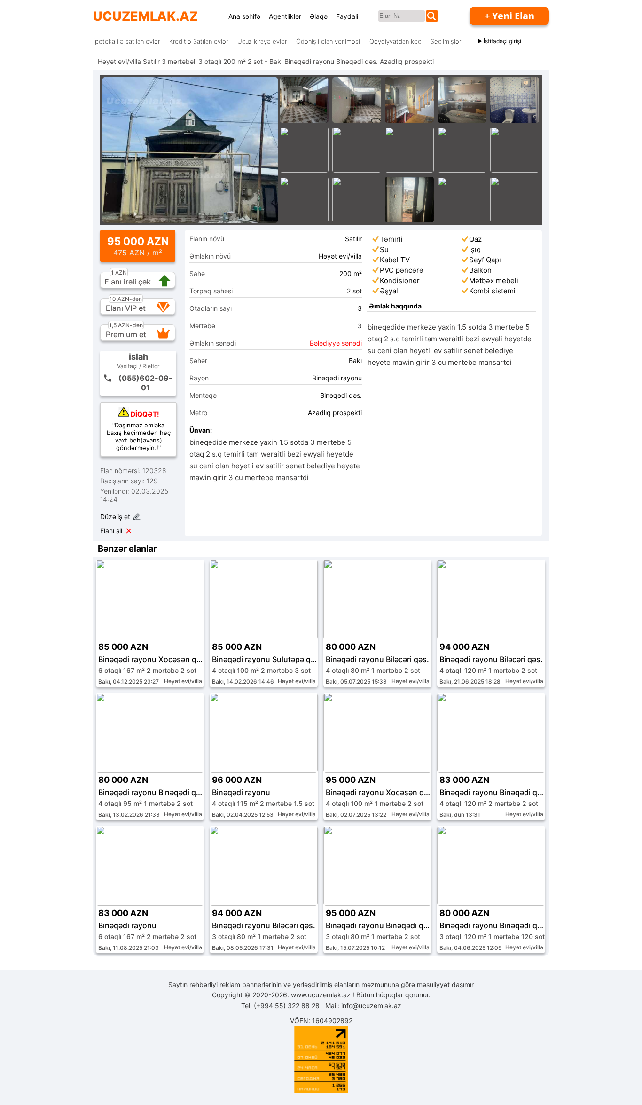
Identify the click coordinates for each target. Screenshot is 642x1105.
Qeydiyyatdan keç (395, 41)
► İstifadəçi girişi (499, 41)
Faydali (347, 16)
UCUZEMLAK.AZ (145, 16)
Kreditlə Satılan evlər (198, 41)
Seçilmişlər (446, 41)
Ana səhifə (244, 16)
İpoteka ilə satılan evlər (127, 41)
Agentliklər (285, 16)
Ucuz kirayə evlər (262, 41)
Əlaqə (319, 16)
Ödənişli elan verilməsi (328, 41)
